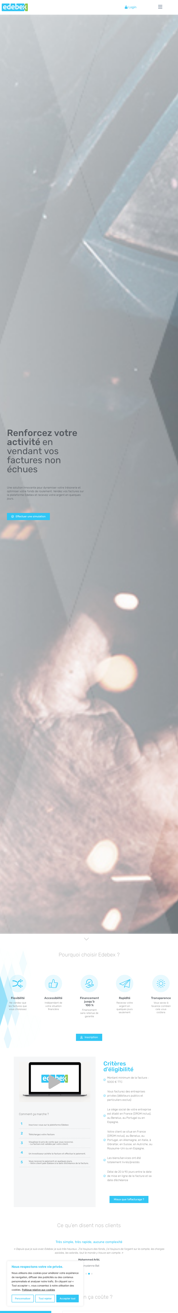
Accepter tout (67, 1298)
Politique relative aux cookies (38, 1289)
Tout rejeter (45, 1298)
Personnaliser (22, 1298)
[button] (55, 1082)
